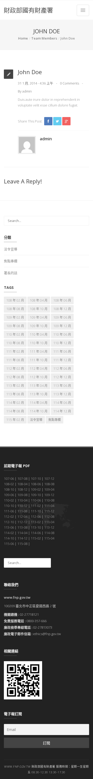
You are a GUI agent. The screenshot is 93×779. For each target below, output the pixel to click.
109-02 (36, 489)
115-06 (9, 543)
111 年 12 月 (62, 360)
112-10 (9, 522)
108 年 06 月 (62, 300)
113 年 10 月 (39, 394)
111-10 (36, 511)
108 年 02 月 (15, 300)
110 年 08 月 (15, 343)
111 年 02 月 (15, 351)
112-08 (49, 516)
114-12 (22, 538)
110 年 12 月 (62, 343)
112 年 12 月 (62, 377)
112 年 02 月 (15, 368)
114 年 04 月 (39, 402)
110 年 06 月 (62, 334)
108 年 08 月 (15, 309)
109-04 (49, 489)
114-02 (9, 532)
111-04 (49, 505)
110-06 (36, 500)
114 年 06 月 (62, 402)
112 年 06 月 (62, 368)
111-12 (49, 511)
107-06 (9, 478)
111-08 (22, 511)
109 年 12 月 (62, 326)
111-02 (36, 505)
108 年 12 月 (62, 309)
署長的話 (10, 273)
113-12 (49, 527)
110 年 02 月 (15, 334)
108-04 (22, 484)
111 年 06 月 (62, 351)
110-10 (9, 505)
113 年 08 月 (15, 394)
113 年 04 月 (39, 385)
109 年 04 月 (39, 317)
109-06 (9, 494)
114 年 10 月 (39, 411)
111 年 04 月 (39, 351)
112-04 (22, 516)
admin (27, 91)
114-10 (9, 538)
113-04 (49, 522)
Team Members (44, 38)
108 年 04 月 (39, 300)
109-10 (36, 494)
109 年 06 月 (62, 317)
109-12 (49, 494)
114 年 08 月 (15, 411)
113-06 (9, 527)
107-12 (49, 478)
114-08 (49, 532)
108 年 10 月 (39, 309)
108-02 (9, 484)
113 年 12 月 (62, 394)
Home (23, 38)
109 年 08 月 (15, 326)
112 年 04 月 (39, 368)
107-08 (22, 478)
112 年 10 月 (39, 377)
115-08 (22, 543)
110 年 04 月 (39, 334)
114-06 (36, 532)
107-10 (36, 478)
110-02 (9, 500)
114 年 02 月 (15, 402)
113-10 (36, 527)
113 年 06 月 (62, 385)
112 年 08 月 (15, 377)
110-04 (22, 500)
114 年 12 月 (62, 411)
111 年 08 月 (15, 360)
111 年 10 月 (39, 360)
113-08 (22, 527)
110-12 (22, 505)
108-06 (36, 484)
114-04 (22, 532)
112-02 (9, 516)
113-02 (36, 522)
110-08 (49, 500)
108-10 (9, 489)
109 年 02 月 (15, 317)
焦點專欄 (10, 261)
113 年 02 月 (15, 385)
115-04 (49, 538)
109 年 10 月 (39, 326)
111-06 (9, 511)
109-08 (22, 494)
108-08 (49, 484)
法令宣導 (10, 249)
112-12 (22, 522)
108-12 (22, 489)
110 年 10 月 (39, 343)
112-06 (36, 516)
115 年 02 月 (15, 420)
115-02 (36, 538)
